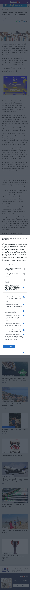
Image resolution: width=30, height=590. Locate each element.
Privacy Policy (23, 352)
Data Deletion (6, 352)
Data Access (15, 352)
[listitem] (15, 265)
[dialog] (15, 295)
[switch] (24, 269)
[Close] (27, 238)
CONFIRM (9, 346)
